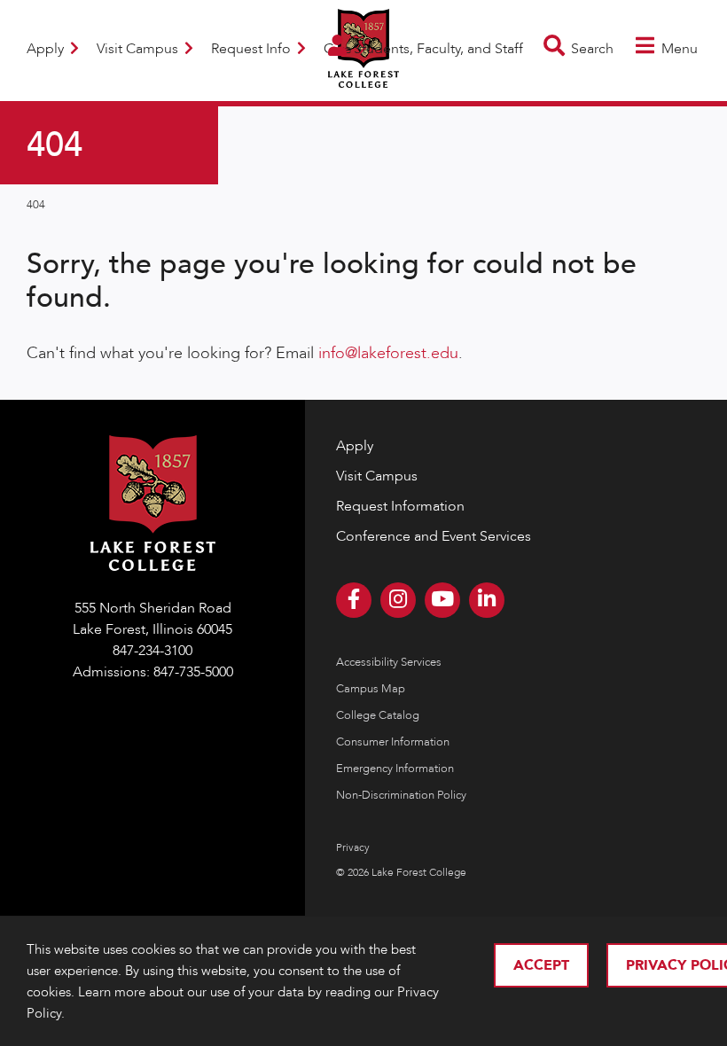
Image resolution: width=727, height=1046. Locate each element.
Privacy (353, 847)
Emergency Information (395, 769)
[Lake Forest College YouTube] (442, 600)
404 (36, 205)
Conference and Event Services (433, 536)
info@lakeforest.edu (388, 353)
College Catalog (377, 715)
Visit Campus (139, 49)
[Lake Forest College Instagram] (398, 600)
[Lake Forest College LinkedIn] (486, 600)
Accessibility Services (389, 662)
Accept (541, 965)
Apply (47, 49)
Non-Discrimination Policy (401, 795)
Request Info (252, 49)
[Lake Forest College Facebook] (353, 600)
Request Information (400, 506)
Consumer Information (392, 742)
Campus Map (370, 689)
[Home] (363, 77)
